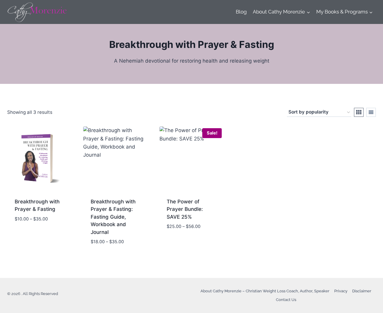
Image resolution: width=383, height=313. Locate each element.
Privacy (340, 291)
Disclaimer (361, 291)
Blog (241, 12)
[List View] (371, 112)
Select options (34, 236)
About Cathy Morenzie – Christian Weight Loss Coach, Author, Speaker (264, 291)
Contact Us (286, 299)
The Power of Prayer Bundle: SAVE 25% (185, 209)
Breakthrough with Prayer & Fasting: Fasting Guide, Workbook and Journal (113, 217)
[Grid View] (359, 112)
